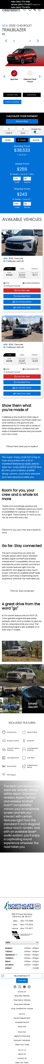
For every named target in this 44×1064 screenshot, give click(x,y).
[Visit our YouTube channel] (24, 986)
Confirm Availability (12, 102)
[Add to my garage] (5, 232)
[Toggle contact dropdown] (41, 4)
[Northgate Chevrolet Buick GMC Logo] (12, 9)
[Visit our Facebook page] (15, 986)
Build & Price (31, 95)
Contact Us (22, 1058)
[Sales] (34, 9)
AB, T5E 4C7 (27, 916)
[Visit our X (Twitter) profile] (19, 986)
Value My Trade (12, 95)
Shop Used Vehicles (22, 1004)
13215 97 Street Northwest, (22, 914)
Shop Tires (22, 1026)
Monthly (36, 140)
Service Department (22, 1018)
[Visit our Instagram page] (29, 986)
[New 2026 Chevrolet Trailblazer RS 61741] (22, 242)
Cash (9, 269)
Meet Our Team (22, 1062)
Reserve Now (22, 121)
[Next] (6, 41)
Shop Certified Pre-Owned (22, 1008)
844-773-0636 (27, 921)
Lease (22, 269)
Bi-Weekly (22, 140)
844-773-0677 (26, 928)
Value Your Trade (22, 1044)
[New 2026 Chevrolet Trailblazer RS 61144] (22, 329)
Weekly (8, 140)
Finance (34, 269)
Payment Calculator (22, 1040)
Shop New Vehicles (22, 996)
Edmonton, (17, 916)
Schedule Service (22, 1022)
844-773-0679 (26, 924)
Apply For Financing (22, 1036)
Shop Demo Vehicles (22, 1000)
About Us (22, 1054)
